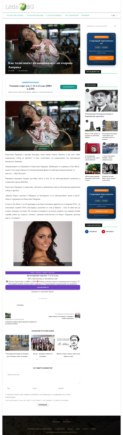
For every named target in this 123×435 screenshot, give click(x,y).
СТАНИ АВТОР (60, 429)
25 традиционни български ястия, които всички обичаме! (92, 158)
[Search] (117, 15)
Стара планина (53, 15)
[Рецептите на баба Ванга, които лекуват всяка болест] (110, 169)
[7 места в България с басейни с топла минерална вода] (110, 148)
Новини (85, 15)
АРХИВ (93, 429)
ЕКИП (78, 429)
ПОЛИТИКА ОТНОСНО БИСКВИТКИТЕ (39, 429)
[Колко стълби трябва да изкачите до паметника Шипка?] (92, 126)
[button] (8, 347)
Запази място (68, 87)
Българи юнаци (35, 15)
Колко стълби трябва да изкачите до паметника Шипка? (92, 135)
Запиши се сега (101, 58)
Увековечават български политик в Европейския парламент (99, 115)
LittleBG (12, 70)
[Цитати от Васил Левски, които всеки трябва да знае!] (68, 343)
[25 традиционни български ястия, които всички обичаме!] (92, 148)
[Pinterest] (114, 15)
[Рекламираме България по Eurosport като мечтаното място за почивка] (17, 343)
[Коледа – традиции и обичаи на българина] (43, 343)
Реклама (70, 429)
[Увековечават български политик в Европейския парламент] (101, 101)
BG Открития (72, 15)
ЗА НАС (85, 429)
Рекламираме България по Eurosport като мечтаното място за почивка (109, 136)
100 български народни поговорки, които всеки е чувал (92, 178)
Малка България (15, 15)
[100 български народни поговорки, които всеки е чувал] (92, 169)
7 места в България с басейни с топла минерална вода (108, 158)
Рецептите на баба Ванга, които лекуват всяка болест (109, 178)
